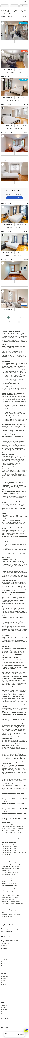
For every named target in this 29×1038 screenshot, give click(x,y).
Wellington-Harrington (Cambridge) (16, 839)
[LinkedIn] (9, 937)
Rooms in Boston (22, 852)
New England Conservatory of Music (10, 874)
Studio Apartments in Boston (8, 844)
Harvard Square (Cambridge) (8, 832)
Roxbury (4, 838)
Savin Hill (9, 838)
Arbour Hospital (20, 912)
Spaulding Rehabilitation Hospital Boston (11, 901)
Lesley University (5, 870)
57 (20, 317)
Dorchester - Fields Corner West (9, 828)
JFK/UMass (4, 834)
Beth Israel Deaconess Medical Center (10, 895)
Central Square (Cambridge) (8, 826)
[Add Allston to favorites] (2, 80)
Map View (22, 1034)
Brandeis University (19, 864)
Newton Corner (5, 836)
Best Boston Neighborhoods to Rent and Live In (15, 549)
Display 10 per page (13, 321)
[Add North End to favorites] (2, 23)
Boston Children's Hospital (8, 891)
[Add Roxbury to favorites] (2, 207)
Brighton (15, 824)
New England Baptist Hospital (8, 899)
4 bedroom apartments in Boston (9, 852)
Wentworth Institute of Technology (10, 883)
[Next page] (23, 317)
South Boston (22, 838)
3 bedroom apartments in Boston (9, 850)
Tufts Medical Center (6, 897)
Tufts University (5, 862)
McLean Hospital (5, 903)
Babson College (5, 876)
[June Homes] (11, 925)
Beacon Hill (9, 824)
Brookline (21, 824)
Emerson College (15, 866)
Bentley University (6, 866)
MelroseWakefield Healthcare (8, 912)
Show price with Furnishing (8, 16)
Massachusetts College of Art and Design (11, 878)
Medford (10, 834)
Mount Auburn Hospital (16, 903)
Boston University (6, 861)
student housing (22, 712)
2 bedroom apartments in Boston (9, 848)
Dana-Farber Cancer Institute (8, 893)
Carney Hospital (16, 914)
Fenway (12, 830)
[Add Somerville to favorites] (2, 136)
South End (4, 839)
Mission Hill (16, 834)
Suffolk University (16, 868)
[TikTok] (7, 937)
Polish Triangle (20, 836)
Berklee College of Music (7, 864)
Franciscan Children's (7, 914)
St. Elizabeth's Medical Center (8, 905)
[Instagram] (4, 937)
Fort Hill (17, 830)
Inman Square (20, 832)
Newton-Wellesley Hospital (8, 907)
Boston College (14, 862)
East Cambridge (5, 830)
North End (12, 836)
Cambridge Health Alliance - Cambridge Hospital (13, 910)
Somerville (15, 838)
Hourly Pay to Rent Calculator (11, 543)
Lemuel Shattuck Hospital (7, 916)
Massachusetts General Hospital (9, 888)
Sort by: (24, 16)
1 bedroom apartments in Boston (9, 846)
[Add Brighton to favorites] (2, 164)
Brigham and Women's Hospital (9, 890)
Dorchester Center (20, 826)
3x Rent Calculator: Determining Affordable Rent (16, 553)
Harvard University (6, 857)
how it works (10, 783)
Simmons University (6, 868)
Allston (3, 824)
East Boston (20, 828)
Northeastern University (16, 861)
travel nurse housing (10, 530)
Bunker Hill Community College (18, 876)
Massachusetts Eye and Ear (8, 909)
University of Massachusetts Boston (10, 872)
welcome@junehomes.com (8, 946)
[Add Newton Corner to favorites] (2, 108)
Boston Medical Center (18, 897)
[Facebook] (2, 937)
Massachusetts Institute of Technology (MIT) (12, 859)
